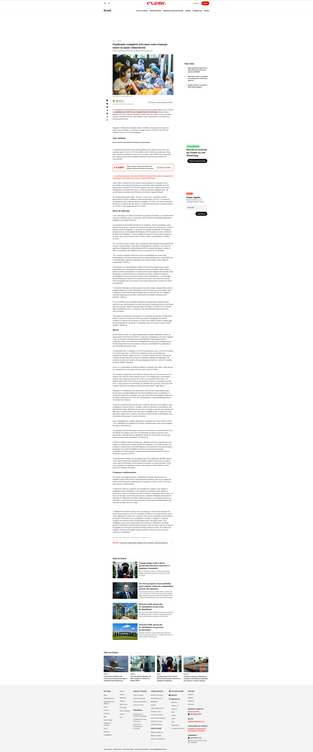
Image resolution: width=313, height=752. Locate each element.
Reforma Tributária (157, 695)
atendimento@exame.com (196, 721)
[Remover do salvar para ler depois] (107, 120)
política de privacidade (141, 749)
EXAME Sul (154, 702)
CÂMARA (188, 11)
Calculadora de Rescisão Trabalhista (139, 715)
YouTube (190, 694)
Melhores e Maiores (157, 732)
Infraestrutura (155, 11)
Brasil (107, 10)
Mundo (122, 691)
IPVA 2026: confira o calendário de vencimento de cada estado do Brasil (198, 78)
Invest (106, 728)
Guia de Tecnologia (139, 698)
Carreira (106, 710)
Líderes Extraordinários (158, 718)
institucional (108, 749)
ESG (105, 717)
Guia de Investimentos (140, 702)
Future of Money (125, 711)
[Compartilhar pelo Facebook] (107, 104)
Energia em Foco (156, 711)
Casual (122, 694)
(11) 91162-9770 (195, 714)
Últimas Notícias (109, 698)
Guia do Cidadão (142, 11)
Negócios (106, 732)
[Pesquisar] (109, 3)
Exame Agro (123, 704)
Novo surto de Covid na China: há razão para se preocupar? (131, 142)
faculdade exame (177, 691)
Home (114, 41)
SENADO (206, 11)
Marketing (123, 698)
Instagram (191, 701)
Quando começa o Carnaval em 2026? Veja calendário (197, 86)
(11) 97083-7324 (195, 738)
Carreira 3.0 (175, 705)
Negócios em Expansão (158, 739)
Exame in (174, 702)
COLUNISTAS (108, 735)
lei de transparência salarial (158, 749)
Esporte (122, 701)
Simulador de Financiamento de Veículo (138, 726)
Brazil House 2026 (156, 698)
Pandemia (135, 537)
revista (174, 695)
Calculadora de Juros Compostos (139, 720)
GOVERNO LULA (197, 11)
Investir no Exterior (157, 715)
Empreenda (175, 725)
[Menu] (105, 3)
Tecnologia (123, 707)
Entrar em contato (193, 711)
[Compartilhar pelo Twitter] (107, 113)
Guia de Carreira (138, 705)
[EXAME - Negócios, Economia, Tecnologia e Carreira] (156, 3)
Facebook (191, 704)
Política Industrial (156, 724)
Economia (107, 713)
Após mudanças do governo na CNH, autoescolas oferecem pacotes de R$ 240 (197, 70)
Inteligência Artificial (107, 724)
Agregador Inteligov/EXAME (173, 11)
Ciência (122, 714)
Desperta (174, 709)
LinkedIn (190, 698)
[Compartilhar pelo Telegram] (107, 110)
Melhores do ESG (156, 735)
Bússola (153, 705)
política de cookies (128, 749)
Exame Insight (108, 720)
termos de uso (117, 749)
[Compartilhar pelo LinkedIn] (107, 107)
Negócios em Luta (156, 721)
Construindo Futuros (157, 708)
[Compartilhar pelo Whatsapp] (107, 100)
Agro (172, 722)
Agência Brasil (119, 100)
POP (121, 717)
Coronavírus (145, 537)
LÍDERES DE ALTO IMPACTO (109, 702)
